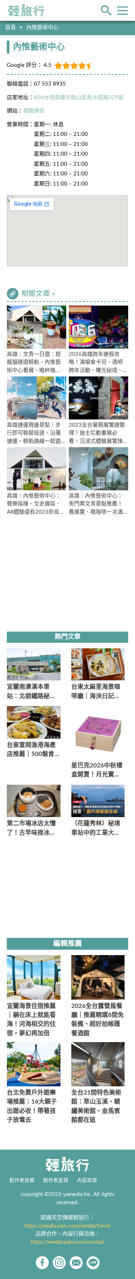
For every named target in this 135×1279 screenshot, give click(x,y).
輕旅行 (26, 10)
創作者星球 (55, 1180)
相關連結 (34, 111)
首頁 (10, 27)
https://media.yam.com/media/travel (67, 1226)
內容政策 (87, 1180)
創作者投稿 (22, 1180)
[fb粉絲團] (42, 1262)
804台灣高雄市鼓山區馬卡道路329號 (78, 97)
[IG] (59, 1262)
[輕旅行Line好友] (93, 1262)
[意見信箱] (76, 1262)
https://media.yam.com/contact (67, 1242)
